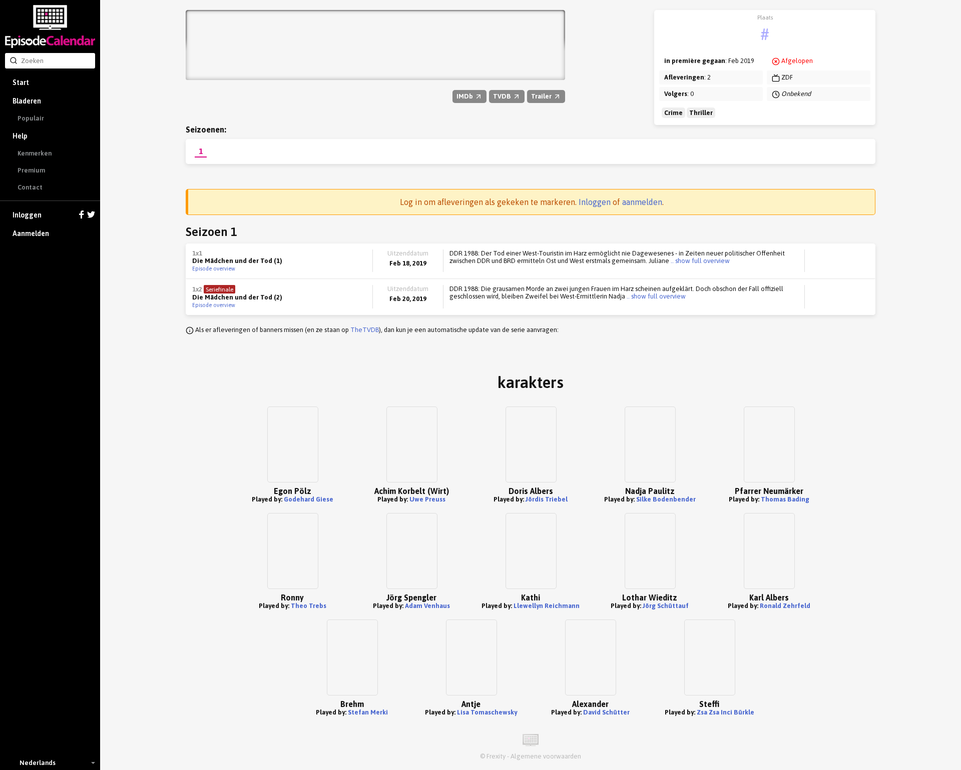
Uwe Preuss (427, 499)
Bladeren (27, 101)
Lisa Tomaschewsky (487, 712)
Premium (31, 170)
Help (20, 136)
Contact (30, 187)
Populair (31, 118)
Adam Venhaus (427, 606)
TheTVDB (364, 330)
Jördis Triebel (547, 499)
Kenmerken (35, 153)
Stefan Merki (368, 712)
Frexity (496, 756)
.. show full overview (699, 260)
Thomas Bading (785, 499)
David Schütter (606, 712)
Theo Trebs (308, 606)
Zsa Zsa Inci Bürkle (725, 712)
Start (21, 82)
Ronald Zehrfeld (785, 606)
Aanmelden (31, 234)
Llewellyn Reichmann (547, 606)
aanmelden (642, 202)
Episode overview (213, 269)
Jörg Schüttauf (666, 606)
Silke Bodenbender (666, 499)
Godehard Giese (308, 499)
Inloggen (27, 215)
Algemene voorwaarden (546, 756)
